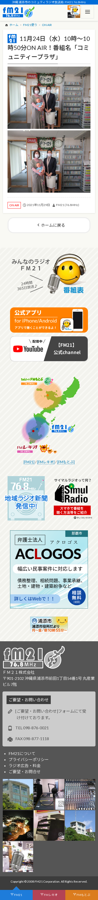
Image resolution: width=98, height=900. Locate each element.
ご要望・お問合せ (25, 771)
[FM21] (29, 462)
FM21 (18, 895)
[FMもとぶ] (66, 462)
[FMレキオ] (46, 462)
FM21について (22, 753)
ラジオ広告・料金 (25, 765)
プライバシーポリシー (29, 759)
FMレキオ (51, 895)
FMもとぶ (83, 895)
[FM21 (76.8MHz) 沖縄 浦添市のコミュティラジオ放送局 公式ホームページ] (18, 12)
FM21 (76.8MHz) (67, 205)
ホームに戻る (53, 225)
